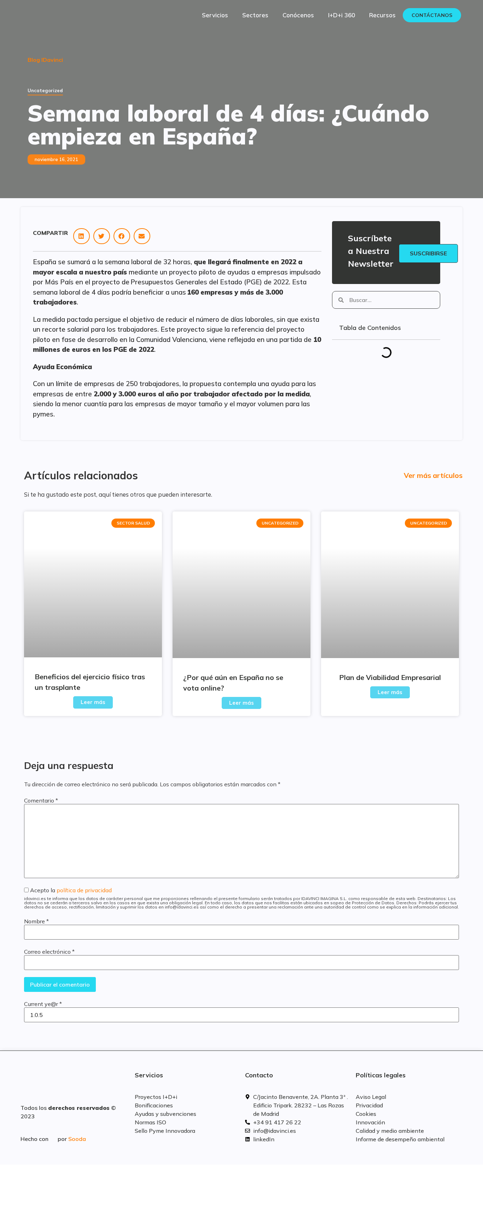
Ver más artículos (433, 475)
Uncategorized (45, 90)
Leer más (93, 702)
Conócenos (298, 15)
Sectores (255, 15)
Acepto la (241, 898)
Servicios (215, 15)
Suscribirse (428, 253)
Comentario (41, 800)
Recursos (382, 15)
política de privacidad (84, 890)
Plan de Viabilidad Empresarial (390, 677)
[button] (81, 236)
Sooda (77, 1138)
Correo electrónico (49, 951)
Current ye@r (43, 1004)
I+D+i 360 (341, 15)
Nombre (36, 921)
